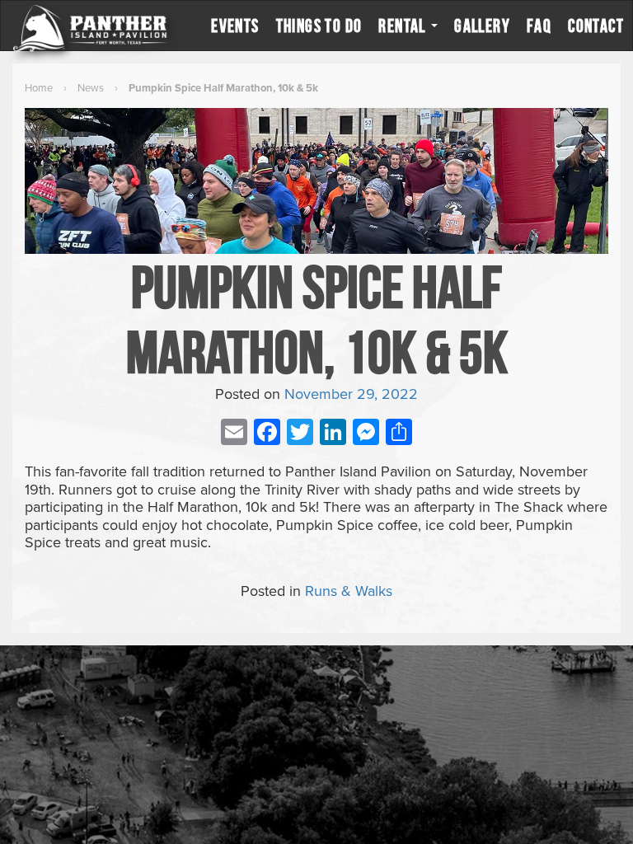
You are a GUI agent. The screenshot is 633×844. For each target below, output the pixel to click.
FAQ (539, 25)
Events (235, 25)
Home (39, 88)
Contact (596, 25)
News (90, 88)
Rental (403, 25)
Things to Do (319, 25)
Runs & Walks (348, 591)
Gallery (482, 25)
